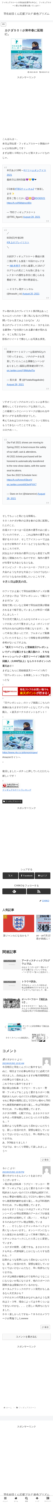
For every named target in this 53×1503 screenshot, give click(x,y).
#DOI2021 (39, 198)
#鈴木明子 (15, 266)
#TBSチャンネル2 (24, 189)
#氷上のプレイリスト (18, 242)
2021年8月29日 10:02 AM (13, 1063)
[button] (45, 928)
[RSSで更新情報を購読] (39, 891)
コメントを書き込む (26, 1336)
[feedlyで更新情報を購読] (14, 891)
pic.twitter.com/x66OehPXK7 (22, 484)
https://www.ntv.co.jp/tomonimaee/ (20, 752)
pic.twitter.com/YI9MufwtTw (21, 370)
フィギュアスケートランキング (16, 790)
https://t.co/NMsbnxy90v (19, 203)
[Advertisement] (26, 106)
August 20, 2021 (30, 293)
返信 (46, 1159)
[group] (19, 928)
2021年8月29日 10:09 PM (13, 1172)
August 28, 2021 (31, 217)
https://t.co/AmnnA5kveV (19, 480)
